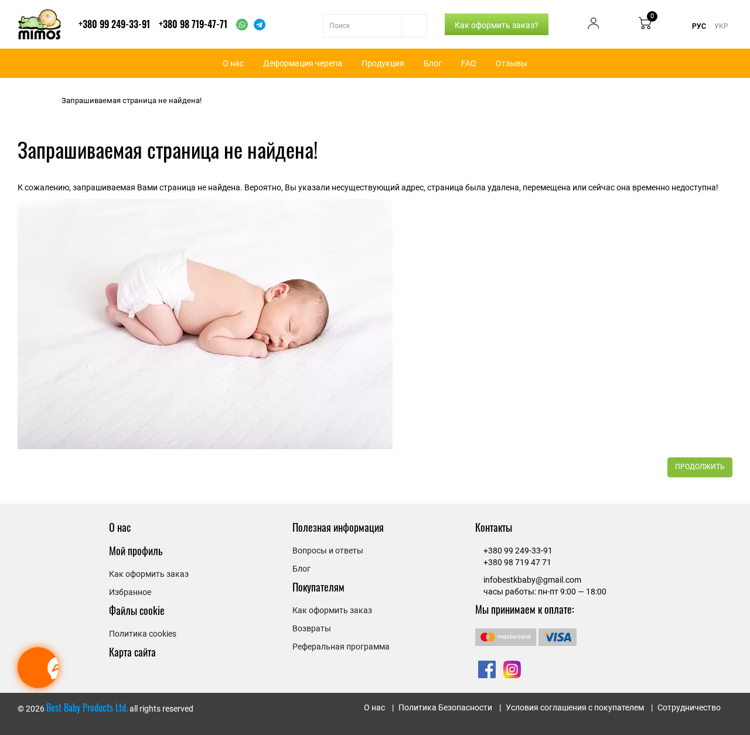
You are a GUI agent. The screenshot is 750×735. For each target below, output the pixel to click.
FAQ (468, 63)
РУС (699, 26)
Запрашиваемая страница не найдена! (132, 100)
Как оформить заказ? (496, 25)
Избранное (130, 592)
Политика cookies (142, 633)
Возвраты (311, 628)
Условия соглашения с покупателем (575, 707)
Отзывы (511, 63)
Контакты (493, 527)
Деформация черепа (302, 63)
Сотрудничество (689, 707)
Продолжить (700, 467)
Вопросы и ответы (327, 550)
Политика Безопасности (445, 707)
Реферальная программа (341, 646)
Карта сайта (132, 652)
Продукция (383, 63)
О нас (233, 63)
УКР (721, 26)
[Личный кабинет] (593, 26)
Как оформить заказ (149, 574)
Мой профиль (135, 550)
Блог (433, 63)
